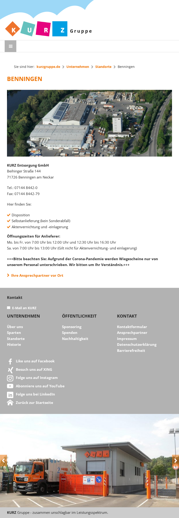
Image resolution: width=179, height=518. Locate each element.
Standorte (103, 66)
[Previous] (3, 460)
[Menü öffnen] (10, 46)
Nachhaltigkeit (75, 338)
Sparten (14, 332)
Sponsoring (71, 326)
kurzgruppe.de (48, 66)
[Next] (175, 460)
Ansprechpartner (132, 332)
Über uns (15, 326)
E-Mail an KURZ (24, 308)
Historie (14, 344)
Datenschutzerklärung (136, 344)
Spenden (69, 332)
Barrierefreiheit (131, 350)
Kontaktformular (132, 326)
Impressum (127, 338)
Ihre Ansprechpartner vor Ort (36, 275)
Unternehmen (77, 66)
